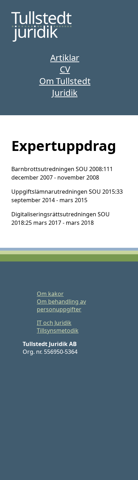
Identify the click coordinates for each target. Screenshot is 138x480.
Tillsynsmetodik (58, 330)
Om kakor (50, 294)
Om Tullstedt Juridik (65, 86)
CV (65, 69)
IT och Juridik (54, 323)
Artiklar (64, 57)
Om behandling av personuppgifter (61, 305)
